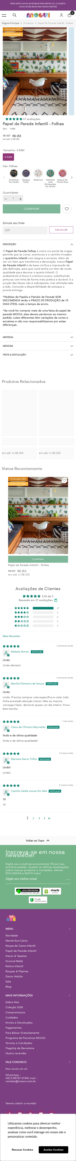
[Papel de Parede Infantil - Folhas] (38, 515)
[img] (11, 646)
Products (28, 23)
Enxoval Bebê (14, 961)
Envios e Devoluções (19, 1022)
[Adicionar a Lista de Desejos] (66, 208)
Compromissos (15, 1012)
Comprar (31, 209)
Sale (8, 981)
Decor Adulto (14, 976)
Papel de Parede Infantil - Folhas (28, 565)
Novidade (12, 935)
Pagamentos (14, 1027)
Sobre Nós (12, 1002)
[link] (19, 442)
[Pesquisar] (14, 15)
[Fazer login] (61, 15)
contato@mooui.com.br (21, 1081)
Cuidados (12, 1017)
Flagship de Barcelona (20, 1048)
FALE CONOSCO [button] (16, 1062)
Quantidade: (11, 192)
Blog (8, 986)
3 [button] (39, 818)
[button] (14, 119)
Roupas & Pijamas (17, 971)
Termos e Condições (19, 1043)
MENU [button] (9, 928)
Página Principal (10, 23)
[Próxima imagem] (62, 515)
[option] (38, 5)
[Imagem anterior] (13, 515)
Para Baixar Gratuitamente (22, 1032)
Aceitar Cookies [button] (53, 1149)
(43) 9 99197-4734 (16, 1078)
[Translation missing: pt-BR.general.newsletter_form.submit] (67, 879)
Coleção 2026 (14, 1007)
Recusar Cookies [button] (22, 1149)
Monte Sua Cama (16, 940)
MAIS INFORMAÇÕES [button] (19, 995)
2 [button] (33, 818)
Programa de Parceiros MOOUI (25, 1038)
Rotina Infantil (14, 966)
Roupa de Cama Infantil (20, 945)
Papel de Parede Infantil (21, 950)
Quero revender (16, 1053)
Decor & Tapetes (16, 956)
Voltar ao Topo (35, 840)
